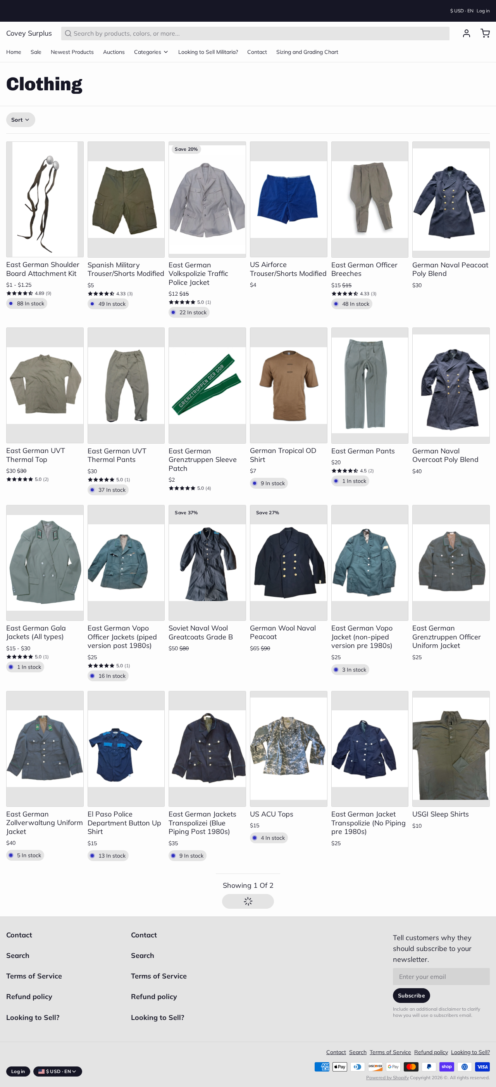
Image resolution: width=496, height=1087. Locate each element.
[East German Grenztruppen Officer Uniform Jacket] (451, 555)
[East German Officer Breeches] (370, 192)
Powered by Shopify (387, 1070)
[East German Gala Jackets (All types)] (45, 555)
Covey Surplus (29, 25)
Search (17, 947)
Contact (257, 44)
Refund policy (29, 988)
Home (13, 44)
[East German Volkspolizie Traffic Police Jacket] (207, 192)
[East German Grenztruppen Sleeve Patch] (207, 378)
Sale (36, 44)
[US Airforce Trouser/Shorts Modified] (288, 192)
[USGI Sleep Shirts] (451, 741)
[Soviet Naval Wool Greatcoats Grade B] (207, 555)
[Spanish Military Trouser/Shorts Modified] (126, 192)
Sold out (288, 238)
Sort (16, 112)
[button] (45, 238)
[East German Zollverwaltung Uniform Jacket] (45, 741)
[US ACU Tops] (288, 741)
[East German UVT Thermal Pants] (126, 378)
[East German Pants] (370, 378)
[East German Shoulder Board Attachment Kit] (45, 192)
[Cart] (482, 25)
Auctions (114, 44)
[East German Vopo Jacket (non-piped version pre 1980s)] (370, 555)
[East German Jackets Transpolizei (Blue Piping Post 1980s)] (207, 741)
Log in (483, 7)
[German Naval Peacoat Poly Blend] (451, 192)
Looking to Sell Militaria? (208, 44)
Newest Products (72, 44)
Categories (147, 44)
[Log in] (463, 25)
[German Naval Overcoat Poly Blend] (451, 378)
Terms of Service (34, 968)
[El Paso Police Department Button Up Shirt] (126, 741)
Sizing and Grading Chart (307, 44)
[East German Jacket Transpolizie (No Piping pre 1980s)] (370, 741)
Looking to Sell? (32, 1009)
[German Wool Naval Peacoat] (288, 555)
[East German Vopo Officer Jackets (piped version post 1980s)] (126, 555)
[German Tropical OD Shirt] (288, 378)
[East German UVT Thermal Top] (45, 378)
